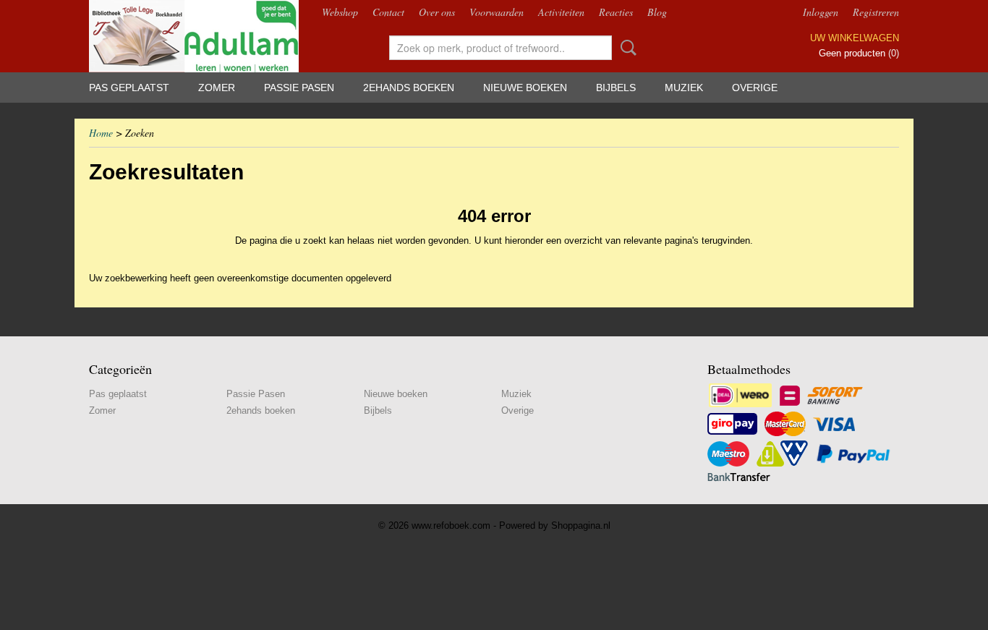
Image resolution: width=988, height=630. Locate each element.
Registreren (876, 12)
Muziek (684, 87)
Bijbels (616, 87)
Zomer (216, 87)
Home (101, 133)
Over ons (437, 12)
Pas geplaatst (129, 87)
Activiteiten (561, 12)
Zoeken (625, 48)
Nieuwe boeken (525, 87)
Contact (388, 12)
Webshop (340, 12)
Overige (755, 87)
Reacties (616, 12)
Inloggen (820, 12)
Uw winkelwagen (854, 38)
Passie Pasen (299, 87)
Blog (657, 12)
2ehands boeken (408, 87)
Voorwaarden (496, 12)
